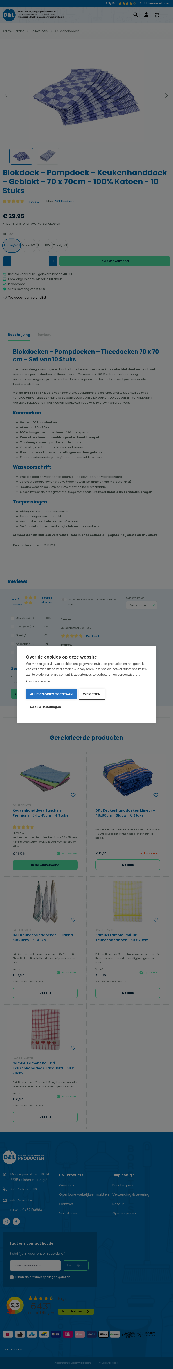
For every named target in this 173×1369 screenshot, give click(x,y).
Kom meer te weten (38, 681)
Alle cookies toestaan (51, 694)
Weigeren (91, 694)
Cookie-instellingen (45, 707)
